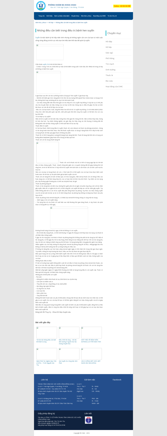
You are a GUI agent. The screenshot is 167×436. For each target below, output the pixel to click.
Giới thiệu (49, 16)
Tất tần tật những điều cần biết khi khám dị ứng (46, 341)
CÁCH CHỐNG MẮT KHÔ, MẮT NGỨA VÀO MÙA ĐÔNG (91, 362)
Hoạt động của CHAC (99, 16)
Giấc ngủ (109, 53)
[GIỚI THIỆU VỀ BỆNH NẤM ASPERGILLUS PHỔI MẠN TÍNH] (91, 338)
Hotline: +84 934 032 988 (122, 6)
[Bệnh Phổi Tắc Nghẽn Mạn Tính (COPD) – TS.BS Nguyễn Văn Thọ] (46, 359)
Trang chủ (42, 16)
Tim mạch (110, 64)
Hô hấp (109, 47)
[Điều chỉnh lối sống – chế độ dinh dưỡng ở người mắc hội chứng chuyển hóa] (69, 338)
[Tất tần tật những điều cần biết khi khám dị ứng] (46, 338)
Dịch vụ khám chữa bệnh (61, 16)
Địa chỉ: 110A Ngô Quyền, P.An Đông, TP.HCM (67, 7)
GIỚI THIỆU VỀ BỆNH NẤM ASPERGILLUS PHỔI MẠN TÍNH (91, 341)
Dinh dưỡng (110, 69)
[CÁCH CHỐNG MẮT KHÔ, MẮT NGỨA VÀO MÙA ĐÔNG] (91, 359)
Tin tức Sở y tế (112, 16)
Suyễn (37, 37)
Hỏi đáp (109, 41)
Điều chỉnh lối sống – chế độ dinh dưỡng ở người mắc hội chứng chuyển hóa (67, 342)
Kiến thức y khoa (86, 16)
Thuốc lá (109, 75)
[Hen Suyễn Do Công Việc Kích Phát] (69, 359)
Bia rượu (109, 81)
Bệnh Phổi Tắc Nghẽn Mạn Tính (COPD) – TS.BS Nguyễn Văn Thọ (46, 363)
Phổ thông (110, 58)
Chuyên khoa (75, 16)
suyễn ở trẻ (46, 64)
